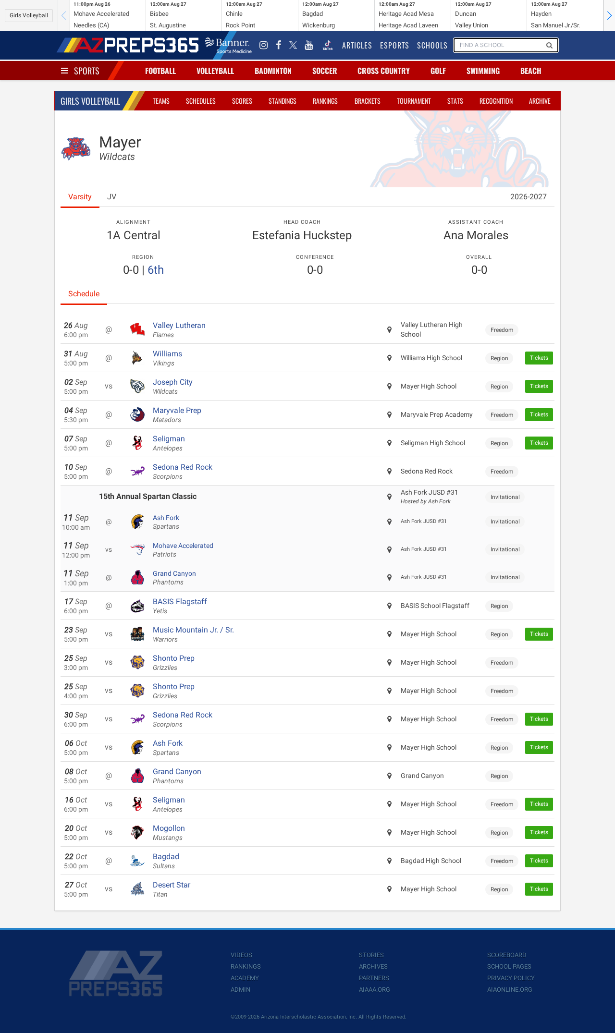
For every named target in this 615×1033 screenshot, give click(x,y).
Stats (455, 101)
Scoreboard (507, 955)
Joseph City (173, 386)
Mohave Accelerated (183, 550)
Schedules (201, 101)
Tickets (539, 357)
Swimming (483, 70)
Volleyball (215, 70)
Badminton (273, 70)
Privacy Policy (511, 978)
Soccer (324, 70)
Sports (86, 70)
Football (160, 70)
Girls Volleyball (29, 15)
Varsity (80, 196)
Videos (241, 955)
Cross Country (383, 70)
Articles (357, 45)
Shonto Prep (174, 663)
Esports (394, 45)
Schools (432, 45)
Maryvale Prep (177, 415)
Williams (167, 358)
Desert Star (171, 889)
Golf (438, 70)
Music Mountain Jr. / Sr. (193, 634)
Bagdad (166, 861)
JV (111, 196)
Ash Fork (166, 522)
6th (156, 270)
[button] (609, 15)
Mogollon (169, 833)
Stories (371, 955)
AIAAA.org (374, 989)
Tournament (414, 101)
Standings (282, 101)
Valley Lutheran (179, 330)
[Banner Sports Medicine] (228, 45)
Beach (530, 70)
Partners (374, 978)
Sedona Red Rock (182, 471)
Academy (245, 978)
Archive (540, 101)
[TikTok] (327, 45)
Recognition (496, 101)
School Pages (509, 966)
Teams (161, 101)
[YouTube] (309, 45)
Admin (240, 989)
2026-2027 (528, 196)
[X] (293, 45)
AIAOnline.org (509, 989)
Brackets (368, 101)
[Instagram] (264, 45)
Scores (242, 101)
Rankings (325, 101)
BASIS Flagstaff (180, 606)
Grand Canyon (174, 578)
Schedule (83, 293)
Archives (373, 966)
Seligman (169, 443)
